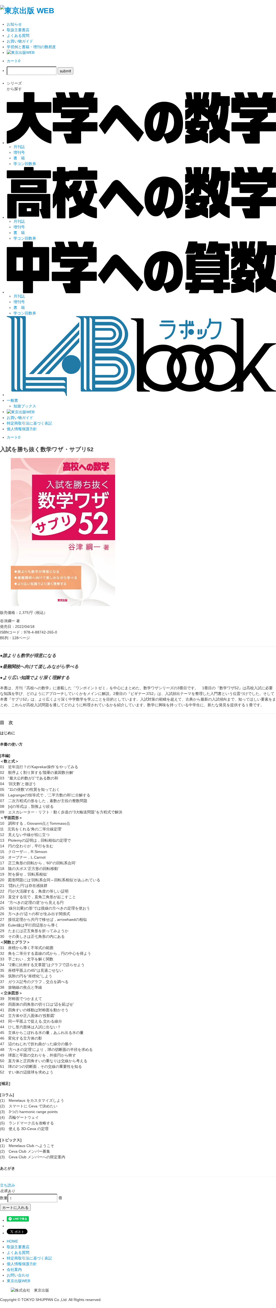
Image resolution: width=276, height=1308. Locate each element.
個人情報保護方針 (22, 429)
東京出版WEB (18, 1281)
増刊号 (19, 152)
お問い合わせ (18, 1275)
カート (13, 61)
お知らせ (14, 24)
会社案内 (14, 1269)
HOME (12, 1241)
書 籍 (19, 158)
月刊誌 (19, 147)
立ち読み (7, 1185)
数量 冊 (31, 1198)
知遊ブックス (24, 406)
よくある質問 (18, 35)
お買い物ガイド (20, 41)
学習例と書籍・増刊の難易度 (31, 47)
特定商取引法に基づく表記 (29, 423)
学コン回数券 (24, 164)
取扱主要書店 (18, 30)
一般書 (12, 400)
